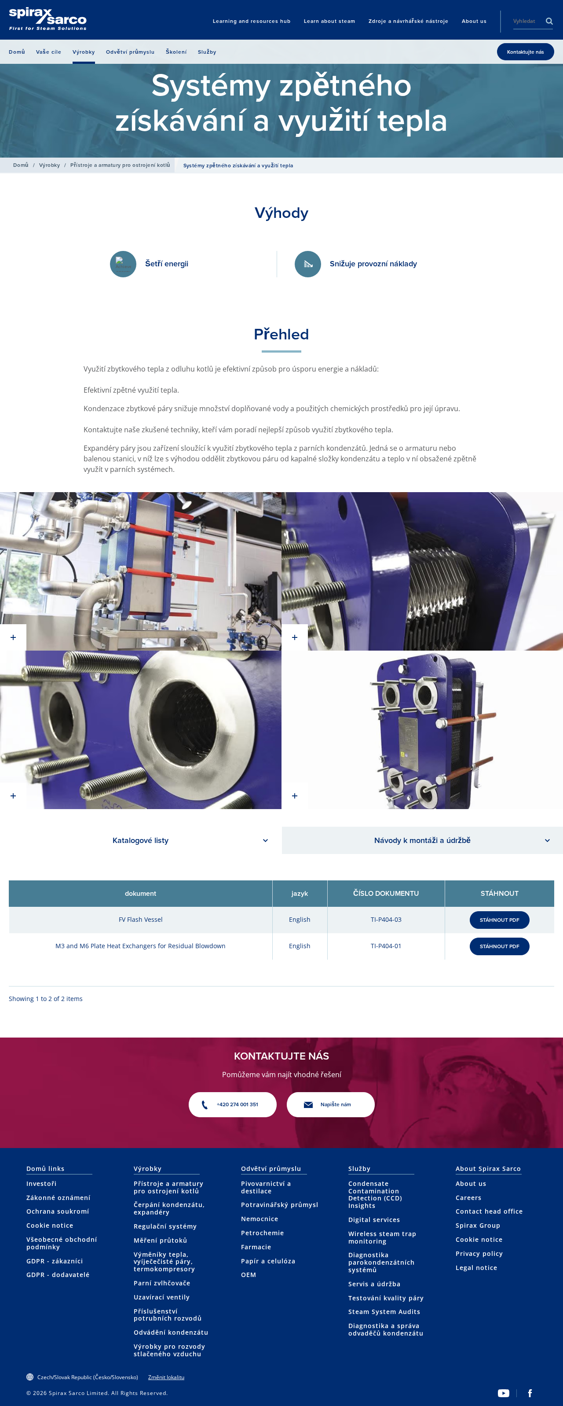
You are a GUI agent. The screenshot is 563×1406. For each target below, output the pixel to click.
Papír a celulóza (268, 1261)
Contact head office (489, 1211)
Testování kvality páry (386, 1298)
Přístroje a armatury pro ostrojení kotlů (120, 165)
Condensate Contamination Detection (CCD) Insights (375, 1194)
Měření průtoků (160, 1240)
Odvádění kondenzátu (171, 1332)
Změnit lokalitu (166, 1377)
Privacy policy (479, 1253)
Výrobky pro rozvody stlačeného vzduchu (169, 1350)
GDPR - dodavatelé (58, 1274)
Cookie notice (49, 1225)
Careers (469, 1197)
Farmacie (256, 1247)
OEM (248, 1274)
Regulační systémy (165, 1226)
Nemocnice (259, 1219)
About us (471, 1183)
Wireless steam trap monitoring (382, 1237)
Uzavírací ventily (162, 1297)
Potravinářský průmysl (279, 1204)
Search (549, 21)
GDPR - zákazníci (54, 1261)
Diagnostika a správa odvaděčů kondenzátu (386, 1329)
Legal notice (476, 1267)
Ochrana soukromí (57, 1211)
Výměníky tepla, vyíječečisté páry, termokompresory (164, 1261)
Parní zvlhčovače (162, 1283)
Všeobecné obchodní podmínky (61, 1243)
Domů (21, 165)
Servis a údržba (374, 1284)
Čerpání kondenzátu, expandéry (169, 1208)
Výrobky (49, 165)
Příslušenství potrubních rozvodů (168, 1315)
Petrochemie (262, 1233)
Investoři (41, 1183)
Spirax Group (478, 1225)
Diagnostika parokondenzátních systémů (381, 1262)
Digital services (374, 1219)
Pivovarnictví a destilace (266, 1187)
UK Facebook (530, 1393)
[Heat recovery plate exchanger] (141, 571)
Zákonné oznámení (58, 1197)
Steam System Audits (384, 1311)
